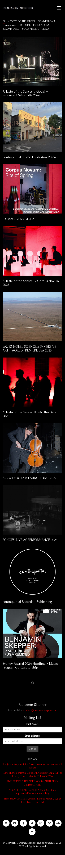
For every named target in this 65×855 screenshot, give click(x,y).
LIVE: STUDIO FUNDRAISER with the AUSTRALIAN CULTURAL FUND (32, 783)
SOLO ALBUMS (30, 28)
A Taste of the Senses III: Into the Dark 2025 (29, 414)
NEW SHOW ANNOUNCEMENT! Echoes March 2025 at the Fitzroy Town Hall (32, 800)
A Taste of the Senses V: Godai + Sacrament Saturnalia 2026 (25, 93)
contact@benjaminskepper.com (40, 710)
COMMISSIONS (46, 21)
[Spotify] (6, 823)
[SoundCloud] (58, 823)
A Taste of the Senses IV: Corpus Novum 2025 (31, 283)
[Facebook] (23, 823)
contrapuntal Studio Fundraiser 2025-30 (31, 157)
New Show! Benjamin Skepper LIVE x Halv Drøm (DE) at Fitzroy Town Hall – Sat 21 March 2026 (32, 774)
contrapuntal (9, 25)
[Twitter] (32, 823)
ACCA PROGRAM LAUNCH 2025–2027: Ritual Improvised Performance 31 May (32, 792)
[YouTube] (14, 823)
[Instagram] (40, 823)
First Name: (32, 724)
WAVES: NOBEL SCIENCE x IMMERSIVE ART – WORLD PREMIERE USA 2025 (29, 348)
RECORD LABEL (11, 28)
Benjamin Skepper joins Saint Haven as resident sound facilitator (32, 766)
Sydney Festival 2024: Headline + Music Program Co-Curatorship (30, 665)
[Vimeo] (49, 823)
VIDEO (45, 28)
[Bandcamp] (32, 831)
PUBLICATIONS (41, 25)
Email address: (32, 735)
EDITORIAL (25, 25)
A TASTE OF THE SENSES (21, 21)
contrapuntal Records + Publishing (27, 602)
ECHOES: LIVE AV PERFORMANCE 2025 (30, 540)
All (4, 21)
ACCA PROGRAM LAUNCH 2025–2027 (30, 478)
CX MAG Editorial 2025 (19, 219)
